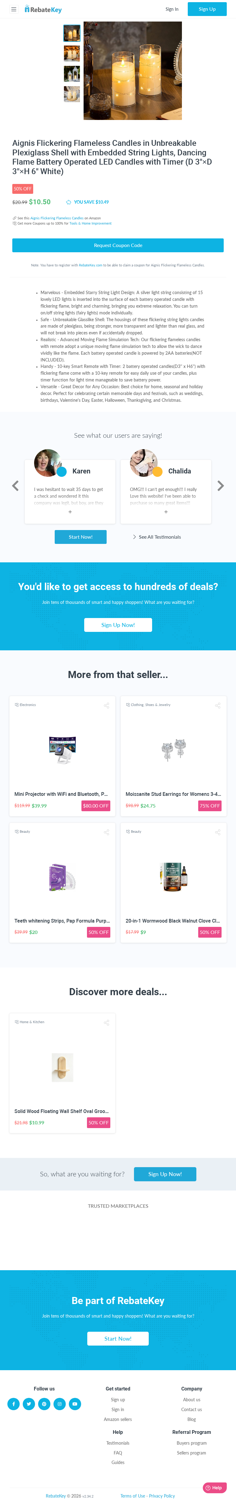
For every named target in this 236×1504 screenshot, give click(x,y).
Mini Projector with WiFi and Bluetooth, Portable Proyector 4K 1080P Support (99, 794)
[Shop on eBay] (191, 1229)
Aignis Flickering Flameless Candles (57, 218)
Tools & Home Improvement (90, 223)
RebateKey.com (90, 265)
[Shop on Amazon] (118, 1229)
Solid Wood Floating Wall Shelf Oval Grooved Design (71, 1111)
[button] (106, 705)
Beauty (25, 831)
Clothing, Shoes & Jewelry (151, 705)
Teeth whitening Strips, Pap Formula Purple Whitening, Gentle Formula (92, 921)
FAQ (118, 1452)
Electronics (28, 705)
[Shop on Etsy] (72, 1254)
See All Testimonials (159, 537)
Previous (15, 486)
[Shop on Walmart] (44, 1229)
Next (221, 486)
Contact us (191, 1409)
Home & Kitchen (32, 1022)
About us (191, 1399)
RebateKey (56, 1495)
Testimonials (117, 1443)
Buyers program (192, 1443)
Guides (118, 1462)
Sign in (118, 1409)
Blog (191, 1419)
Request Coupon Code (118, 245)
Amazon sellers (118, 1419)
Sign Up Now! (118, 624)
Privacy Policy (162, 1495)
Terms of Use (132, 1495)
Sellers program (191, 1452)
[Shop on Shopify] (164, 1254)
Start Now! (80, 537)
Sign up (118, 1399)
